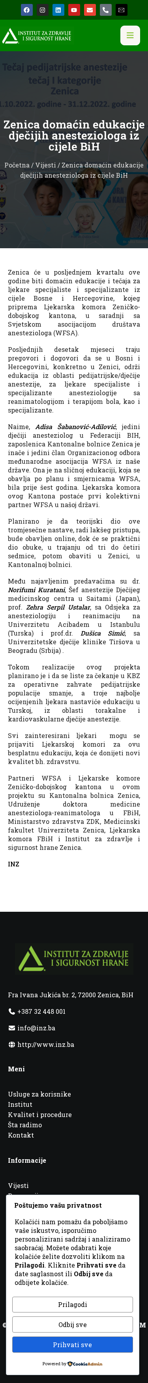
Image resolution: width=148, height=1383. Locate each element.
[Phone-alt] (106, 10)
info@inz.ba (36, 1028)
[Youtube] (74, 10)
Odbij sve (72, 1324)
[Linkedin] (58, 10)
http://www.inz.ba (45, 1044)
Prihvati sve (72, 1344)
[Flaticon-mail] (121, 10)
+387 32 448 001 (41, 1011)
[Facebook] (27, 10)
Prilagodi (72, 1304)
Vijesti (45, 165)
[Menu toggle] (130, 35)
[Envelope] (90, 10)
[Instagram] (43, 10)
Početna (17, 165)
